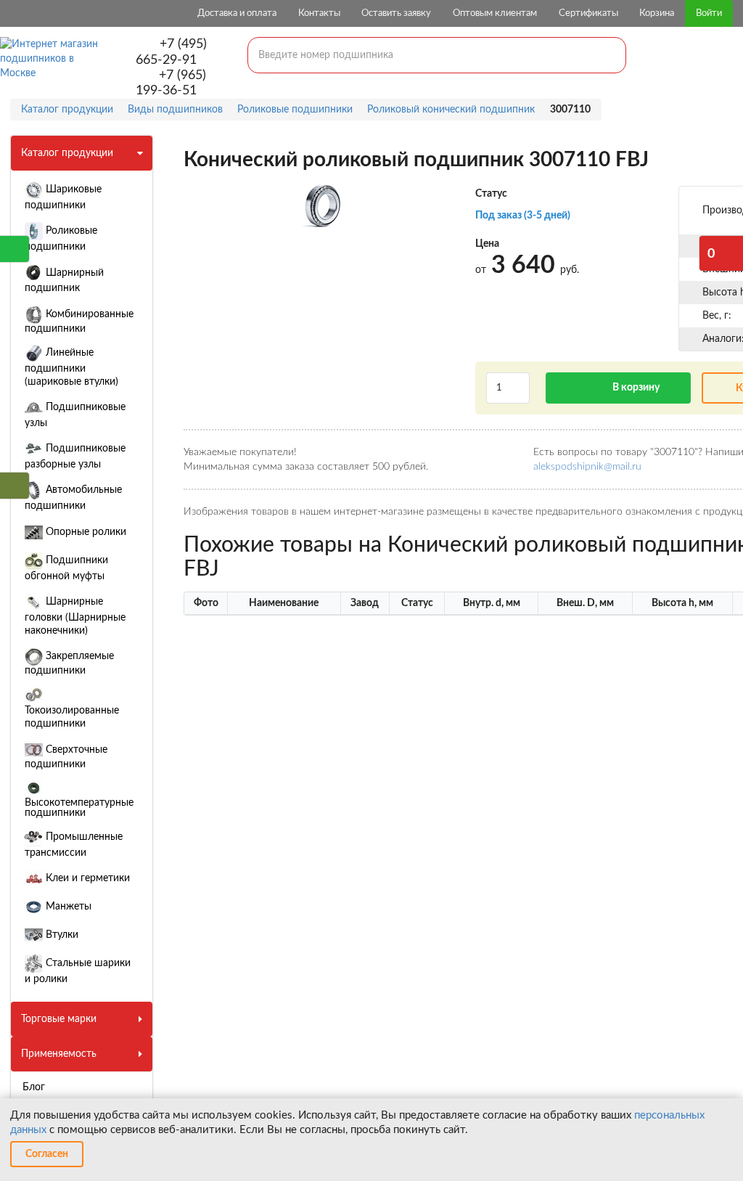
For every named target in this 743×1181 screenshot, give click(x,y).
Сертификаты (588, 13)
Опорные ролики (84, 532)
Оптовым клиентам (495, 13)
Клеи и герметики (86, 878)
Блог (33, 1087)
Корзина (656, 13)
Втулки (60, 935)
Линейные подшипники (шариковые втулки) (71, 367)
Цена (487, 244)
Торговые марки (59, 1019)
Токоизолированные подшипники (72, 717)
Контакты (319, 13)
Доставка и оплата (236, 13)
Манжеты (67, 907)
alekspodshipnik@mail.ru (587, 467)
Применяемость (59, 1054)
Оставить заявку (396, 13)
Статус (491, 194)
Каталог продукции (67, 153)
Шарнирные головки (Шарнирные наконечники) (75, 616)
